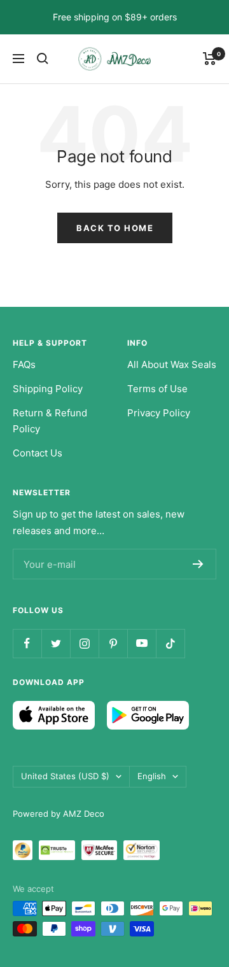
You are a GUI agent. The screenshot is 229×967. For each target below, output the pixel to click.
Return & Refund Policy (50, 421)
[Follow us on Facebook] (27, 643)
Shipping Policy (48, 389)
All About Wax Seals (171, 364)
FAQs (24, 364)
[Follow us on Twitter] (55, 643)
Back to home (114, 228)
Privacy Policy (158, 413)
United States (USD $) (65, 776)
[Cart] (209, 58)
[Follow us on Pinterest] (113, 643)
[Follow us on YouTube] (141, 643)
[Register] (198, 564)
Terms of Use (157, 389)
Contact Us (37, 453)
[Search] (42, 58)
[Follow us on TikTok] (170, 643)
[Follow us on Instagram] (84, 643)
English (151, 776)
